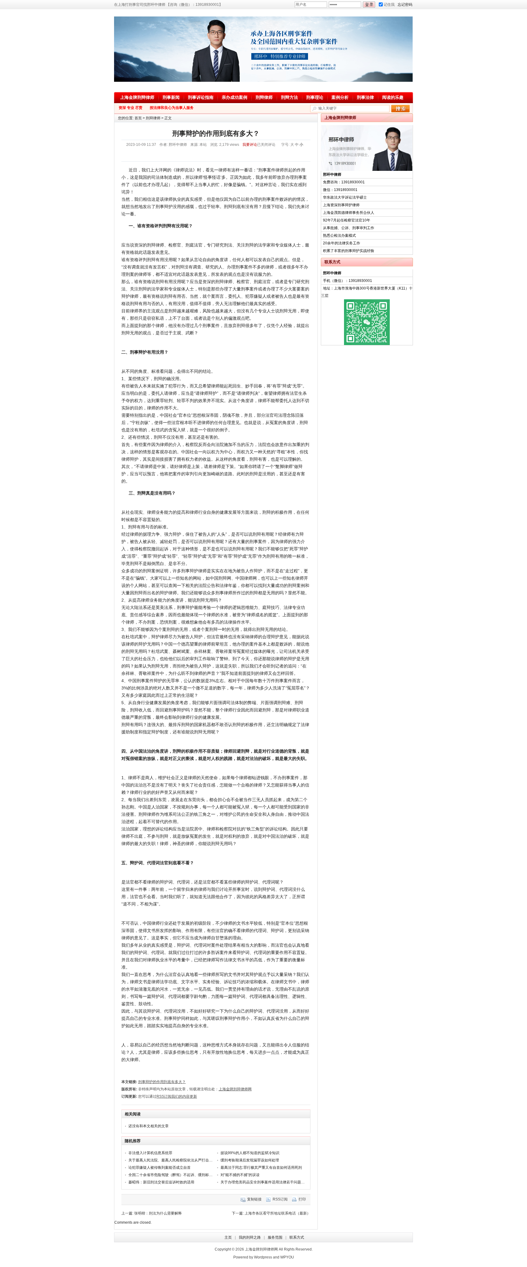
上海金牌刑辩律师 (137, 97)
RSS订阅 (280, 1199)
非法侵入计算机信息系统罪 (150, 1153)
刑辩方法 (289, 97)
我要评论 (249, 144)
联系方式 (296, 1237)
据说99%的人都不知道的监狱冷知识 (249, 1153)
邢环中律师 (178, 144)
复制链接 (254, 1199)
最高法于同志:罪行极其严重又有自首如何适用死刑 (261, 1167)
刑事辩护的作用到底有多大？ (162, 1082)
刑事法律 (365, 97)
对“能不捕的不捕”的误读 (240, 1175)
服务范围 (275, 1237)
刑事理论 (314, 97)
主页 (228, 1237)
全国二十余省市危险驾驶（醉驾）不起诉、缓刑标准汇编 (174, 1175)
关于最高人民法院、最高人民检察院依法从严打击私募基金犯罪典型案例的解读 (192, 1160)
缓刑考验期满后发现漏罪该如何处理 (249, 1160)
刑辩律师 (264, 97)
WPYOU (287, 1257)
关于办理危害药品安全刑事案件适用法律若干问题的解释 (266, 1182)
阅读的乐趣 (392, 97)
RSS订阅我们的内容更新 (176, 1096)
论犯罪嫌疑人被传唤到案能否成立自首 (159, 1167)
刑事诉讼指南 (200, 97)
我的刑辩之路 (250, 1237)
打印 (302, 1199)
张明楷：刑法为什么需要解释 (158, 1213)
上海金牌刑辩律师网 (235, 1089)
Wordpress (263, 1257)
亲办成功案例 (234, 97)
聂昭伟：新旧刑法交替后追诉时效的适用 (161, 1182)
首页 (138, 118)
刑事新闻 (171, 97)
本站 (203, 144)
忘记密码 (405, 4)
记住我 (389, 4)
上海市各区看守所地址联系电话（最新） (277, 1213)
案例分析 (340, 97)
